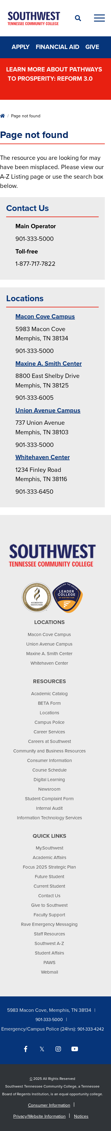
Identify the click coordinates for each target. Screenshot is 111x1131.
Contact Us (49, 895)
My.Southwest (49, 848)
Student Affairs (49, 953)
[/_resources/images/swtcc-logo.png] (52, 555)
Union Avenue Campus (47, 410)
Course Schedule (49, 770)
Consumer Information (49, 760)
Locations (49, 712)
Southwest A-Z (49, 943)
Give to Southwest (49, 905)
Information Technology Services (49, 818)
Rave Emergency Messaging (49, 924)
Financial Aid (57, 47)
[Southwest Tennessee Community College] (34, 18)
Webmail (49, 972)
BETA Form (49, 703)
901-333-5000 (49, 1019)
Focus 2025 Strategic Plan (49, 867)
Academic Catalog (49, 693)
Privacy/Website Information (39, 1116)
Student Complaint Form (49, 798)
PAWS (49, 962)
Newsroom (49, 789)
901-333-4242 (90, 1029)
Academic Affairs (49, 857)
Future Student (49, 876)
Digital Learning (49, 779)
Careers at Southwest (49, 741)
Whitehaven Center (42, 457)
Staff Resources (49, 934)
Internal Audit (49, 808)
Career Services (49, 732)
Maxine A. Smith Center (48, 363)
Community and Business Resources (49, 751)
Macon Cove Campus (45, 316)
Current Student (49, 886)
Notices (81, 1116)
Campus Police (49, 722)
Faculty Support (49, 915)
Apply (21, 47)
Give (92, 47)
